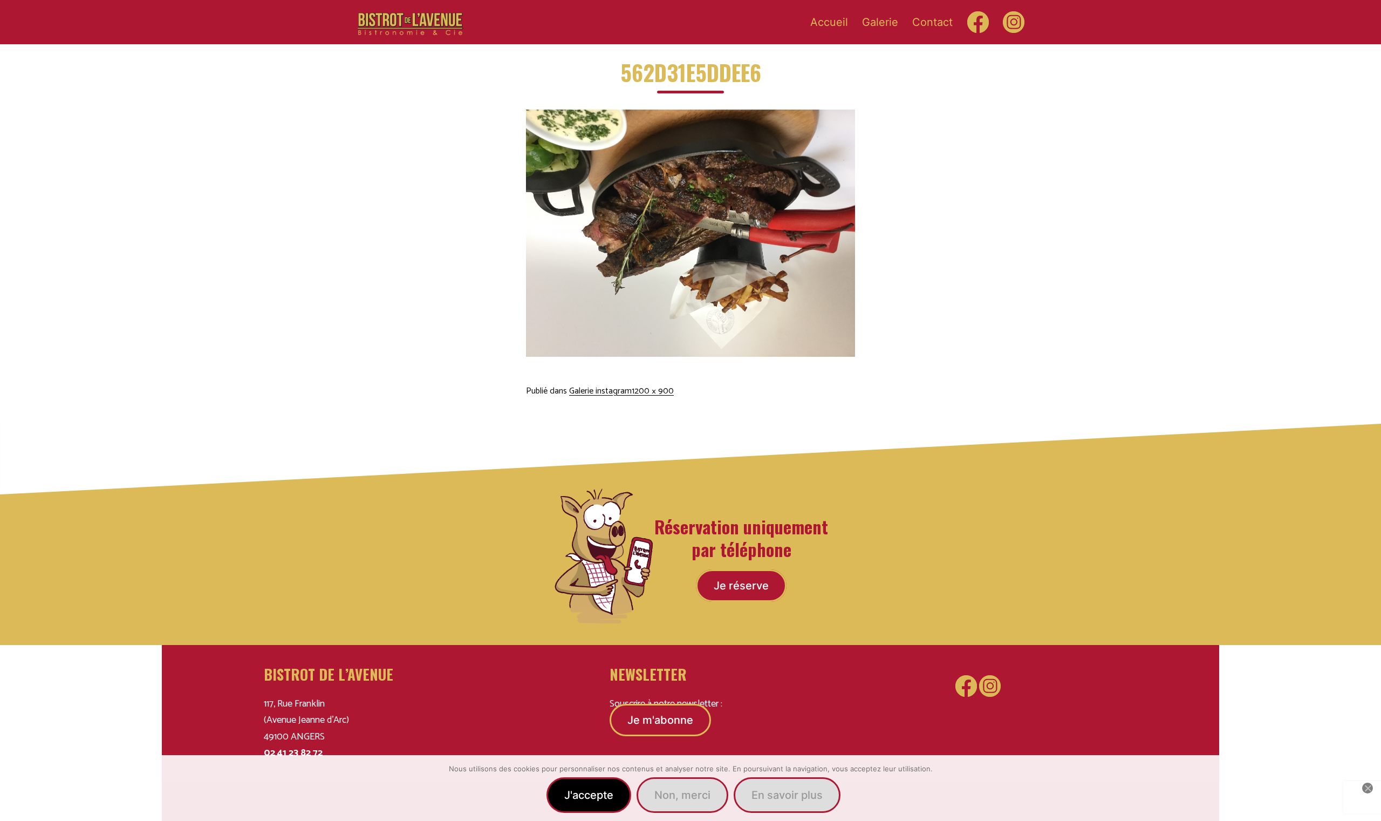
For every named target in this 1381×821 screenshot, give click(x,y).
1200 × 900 (653, 391)
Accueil (829, 22)
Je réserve (741, 585)
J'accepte (588, 795)
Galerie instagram (600, 391)
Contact (932, 22)
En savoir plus (787, 795)
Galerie (880, 22)
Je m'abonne (660, 720)
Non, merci (682, 795)
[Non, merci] (1367, 788)
